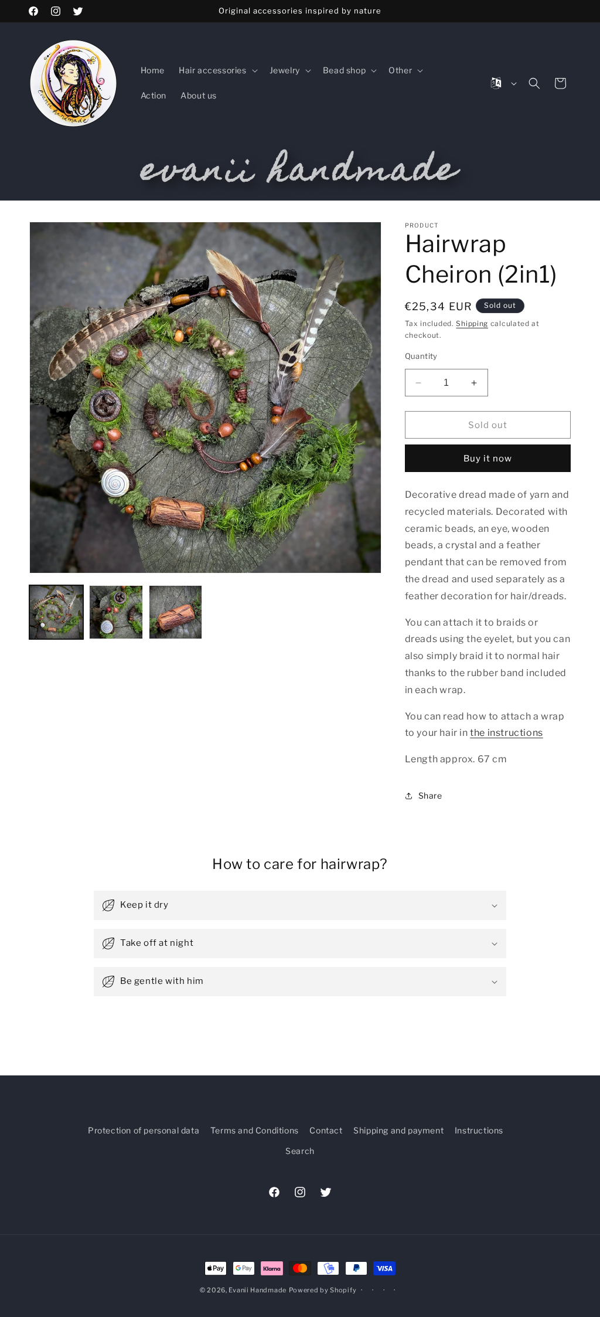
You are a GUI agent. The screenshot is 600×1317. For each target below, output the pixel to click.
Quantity (421, 356)
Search (300, 1151)
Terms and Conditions (254, 1130)
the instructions (506, 732)
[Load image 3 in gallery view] (176, 612)
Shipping (472, 323)
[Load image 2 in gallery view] (116, 612)
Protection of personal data (143, 1130)
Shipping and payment (398, 1130)
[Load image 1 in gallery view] (56, 612)
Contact (325, 1130)
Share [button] (430, 795)
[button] (217, 70)
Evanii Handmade (258, 1290)
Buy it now (487, 458)
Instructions (479, 1130)
